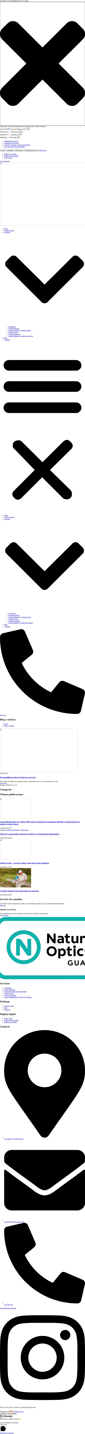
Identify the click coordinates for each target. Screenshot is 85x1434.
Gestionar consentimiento (8, 1413)
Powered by (7, 1433)
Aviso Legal (8, 158)
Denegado (10, 150)
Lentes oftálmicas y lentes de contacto (20, 336)
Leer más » (3, 783)
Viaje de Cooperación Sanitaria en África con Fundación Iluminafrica (29, 834)
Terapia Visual (13, 332)
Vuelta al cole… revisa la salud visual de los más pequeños (24, 863)
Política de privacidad (11, 156)
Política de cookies (10, 154)
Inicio (6, 229)
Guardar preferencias (31, 150)
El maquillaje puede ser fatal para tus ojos (18, 777)
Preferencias (19, 150)
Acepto (3, 150)
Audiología (12, 327)
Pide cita (3, 905)
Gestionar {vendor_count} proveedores (17, 145)
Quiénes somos (9, 230)
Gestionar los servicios (11, 143)
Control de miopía (14, 334)
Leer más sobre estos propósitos (14, 147)
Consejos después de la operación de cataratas (19, 891)
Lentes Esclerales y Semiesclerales (19, 330)
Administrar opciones (11, 141)
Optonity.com (19, 1411)
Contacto (7, 340)
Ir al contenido (4, 161)
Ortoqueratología (13, 328)
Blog (5, 338)
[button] (42, 64)
